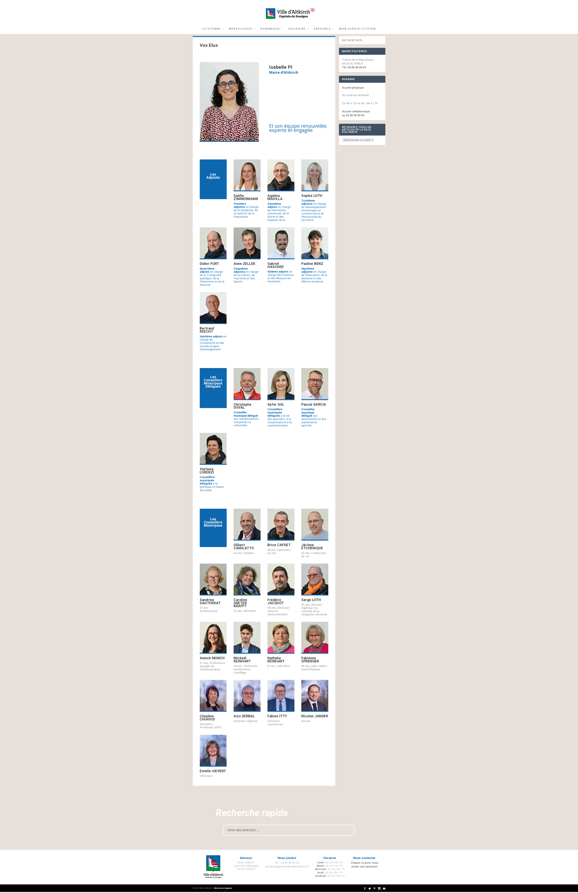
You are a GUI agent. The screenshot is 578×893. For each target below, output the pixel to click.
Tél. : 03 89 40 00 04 (287, 862)
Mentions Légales (223, 888)
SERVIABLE (322, 29)
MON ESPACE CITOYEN (357, 29)
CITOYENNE (211, 29)
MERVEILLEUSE (240, 29)
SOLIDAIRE (297, 29)
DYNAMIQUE (270, 29)
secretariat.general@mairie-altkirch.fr (287, 866)
